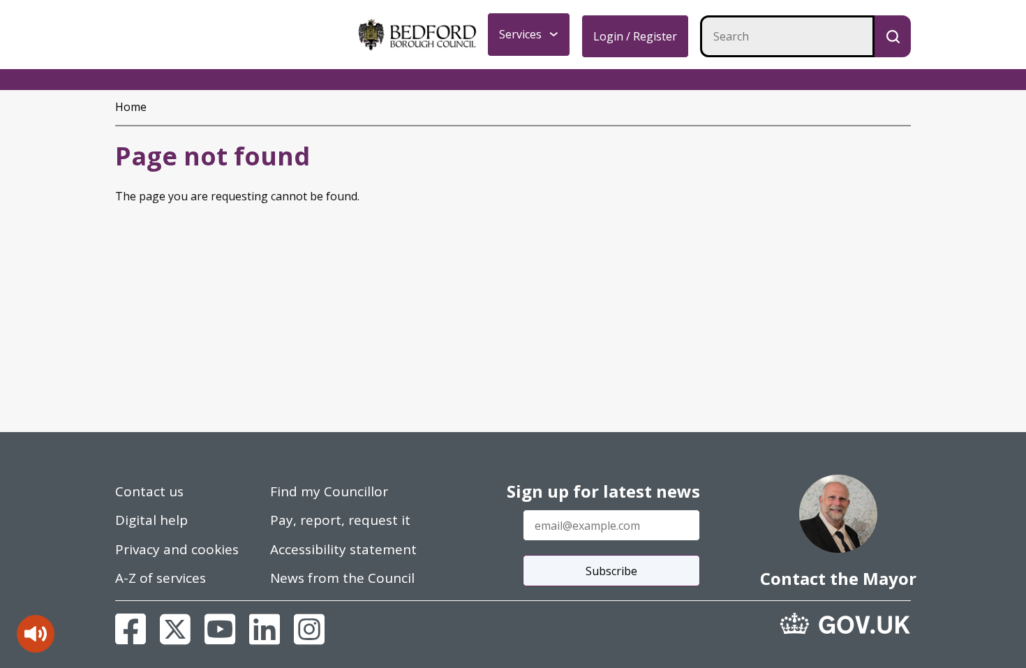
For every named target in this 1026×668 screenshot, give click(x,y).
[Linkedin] (264, 629)
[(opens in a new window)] (845, 623)
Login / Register (635, 36)
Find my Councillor (329, 491)
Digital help (151, 520)
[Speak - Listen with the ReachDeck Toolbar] (35, 634)
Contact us (149, 491)
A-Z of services (160, 578)
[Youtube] (220, 629)
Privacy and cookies (177, 549)
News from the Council (342, 578)
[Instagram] (309, 629)
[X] (175, 629)
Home (131, 106)
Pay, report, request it (340, 520)
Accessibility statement (343, 549)
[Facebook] (130, 629)
